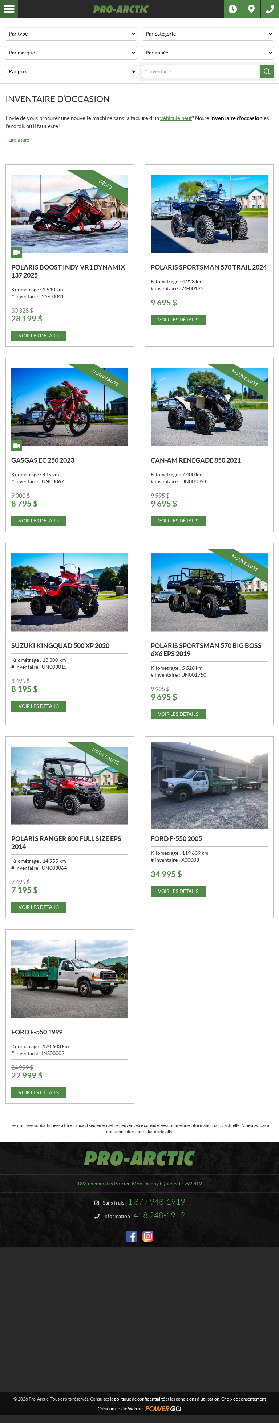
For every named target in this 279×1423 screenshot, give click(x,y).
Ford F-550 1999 (36, 1032)
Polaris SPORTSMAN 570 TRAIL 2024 (209, 267)
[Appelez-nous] (270, 9)
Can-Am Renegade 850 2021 (196, 460)
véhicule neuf (176, 118)
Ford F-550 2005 (176, 838)
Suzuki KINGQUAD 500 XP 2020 (60, 645)
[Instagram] (147, 1236)
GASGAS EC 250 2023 (42, 460)
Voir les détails (39, 336)
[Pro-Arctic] (121, 9)
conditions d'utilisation (197, 1399)
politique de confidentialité (139, 1399)
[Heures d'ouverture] (233, 9)
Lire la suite (17, 140)
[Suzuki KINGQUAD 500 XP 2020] (69, 592)
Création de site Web (117, 1408)
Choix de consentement (243, 1399)
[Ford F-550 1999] (69, 979)
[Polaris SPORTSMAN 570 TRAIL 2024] (209, 214)
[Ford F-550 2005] (209, 786)
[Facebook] (131, 1236)
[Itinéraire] (251, 9)
